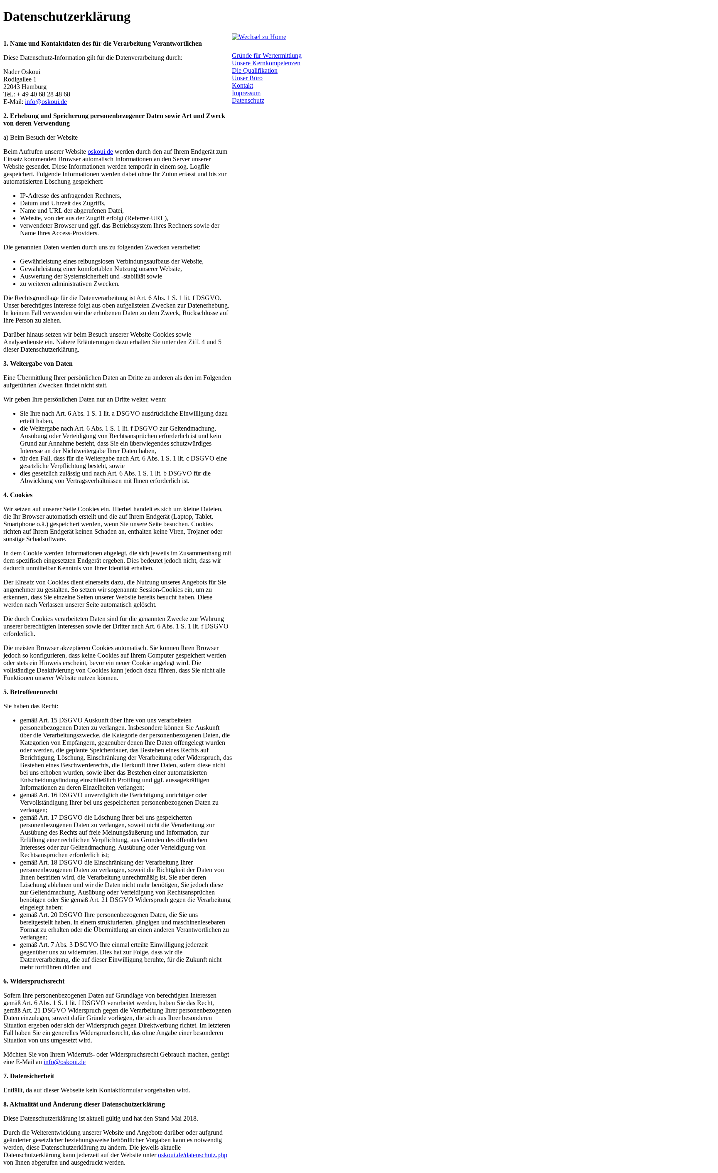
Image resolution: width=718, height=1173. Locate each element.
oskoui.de (100, 151)
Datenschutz (248, 100)
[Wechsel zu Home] (259, 36)
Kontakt (242, 85)
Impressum (246, 92)
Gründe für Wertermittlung (267, 55)
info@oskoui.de (46, 101)
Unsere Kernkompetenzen (266, 63)
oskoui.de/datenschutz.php (192, 1154)
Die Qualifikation (255, 70)
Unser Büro (247, 77)
